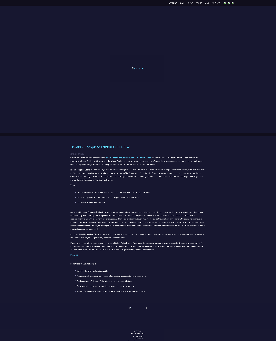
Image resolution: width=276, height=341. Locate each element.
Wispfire (173, 3)
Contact (216, 3)
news (190, 3)
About (199, 3)
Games (182, 3)
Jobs (207, 3)
